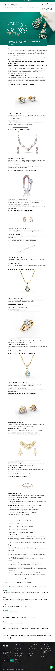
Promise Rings (37, 600)
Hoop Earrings (22, 592)
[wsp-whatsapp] (51, 667)
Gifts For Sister (7, 637)
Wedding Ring (34, 599)
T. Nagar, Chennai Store (14, 586)
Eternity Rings (44, 600)
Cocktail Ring (5, 600)
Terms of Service (31, 653)
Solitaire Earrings (6, 592)
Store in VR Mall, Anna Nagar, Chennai (19, 656)
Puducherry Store (42, 586)
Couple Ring (27, 599)
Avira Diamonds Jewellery (26, 542)
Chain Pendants (23, 617)
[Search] (43, 4)
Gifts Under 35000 (22, 635)
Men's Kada (20, 623)
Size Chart (30, 646)
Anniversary (43, 635)
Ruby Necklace (6, 606)
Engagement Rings (19, 599)
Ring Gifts (10, 638)
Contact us (30, 655)
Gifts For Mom (14, 637)
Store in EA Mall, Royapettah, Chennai (20, 659)
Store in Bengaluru (18, 662)
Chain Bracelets (14, 611)
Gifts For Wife (30, 637)
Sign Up (11, 660)
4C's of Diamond (18, 648)
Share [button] (10, 48)
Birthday (38, 635)
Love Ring (12, 600)
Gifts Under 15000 (13, 635)
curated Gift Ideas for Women (21, 350)
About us (17, 646)
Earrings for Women (15, 628)
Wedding (4, 638)
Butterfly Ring (18, 600)
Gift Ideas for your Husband (23, 473)
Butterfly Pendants (31, 617)
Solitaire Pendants (6, 617)
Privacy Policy (30, 651)
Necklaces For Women (14, 606)
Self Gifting (5, 586)
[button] (11, 8)
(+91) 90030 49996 (46, 646)
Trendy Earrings (45, 592)
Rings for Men (5, 623)
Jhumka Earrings (14, 592)
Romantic (50, 635)
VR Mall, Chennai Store (24, 586)
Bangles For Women (35, 628)
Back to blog (28, 578)
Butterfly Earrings (36, 592)
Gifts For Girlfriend (22, 637)
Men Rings (12, 599)
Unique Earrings (6, 593)
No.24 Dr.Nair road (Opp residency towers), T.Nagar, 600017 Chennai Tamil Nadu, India (47, 652)
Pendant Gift (37, 637)
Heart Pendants (15, 617)
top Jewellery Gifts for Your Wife (20, 127)
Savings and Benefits (19, 650)
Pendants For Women (45, 628)
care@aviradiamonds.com (47, 648)
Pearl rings (31, 600)
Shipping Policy (31, 650)
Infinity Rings (24, 600)
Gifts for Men (5, 635)
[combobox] (29, 4)
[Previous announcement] (3, 1)
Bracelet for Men (13, 623)
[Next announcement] (52, 1)
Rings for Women (6, 628)
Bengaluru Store (34, 586)
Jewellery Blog (17, 651)
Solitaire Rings (6, 599)
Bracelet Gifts (44, 637)
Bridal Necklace (24, 606)
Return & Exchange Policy (32, 648)
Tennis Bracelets (6, 611)
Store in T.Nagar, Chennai (19, 653)
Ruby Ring (40, 599)
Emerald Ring (46, 599)
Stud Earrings (29, 592)
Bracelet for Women (25, 628)
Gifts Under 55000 (31, 635)
